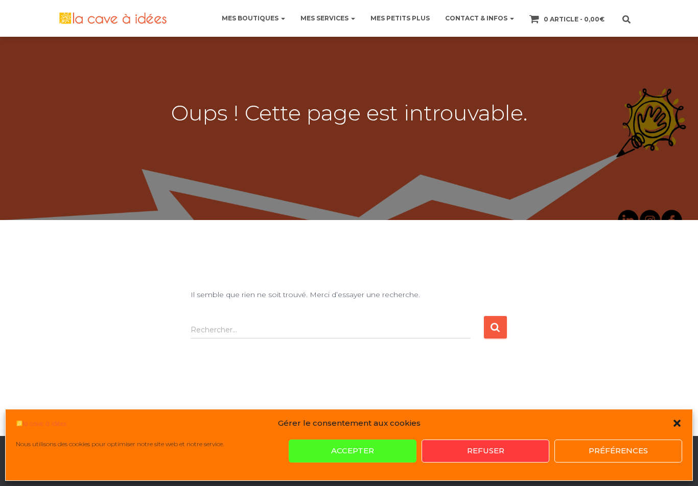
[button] (677, 423)
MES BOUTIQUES (251, 18)
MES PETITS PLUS (400, 18)
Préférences (618, 451)
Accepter (352, 451)
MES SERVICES (325, 18)
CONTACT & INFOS (477, 18)
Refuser (485, 451)
